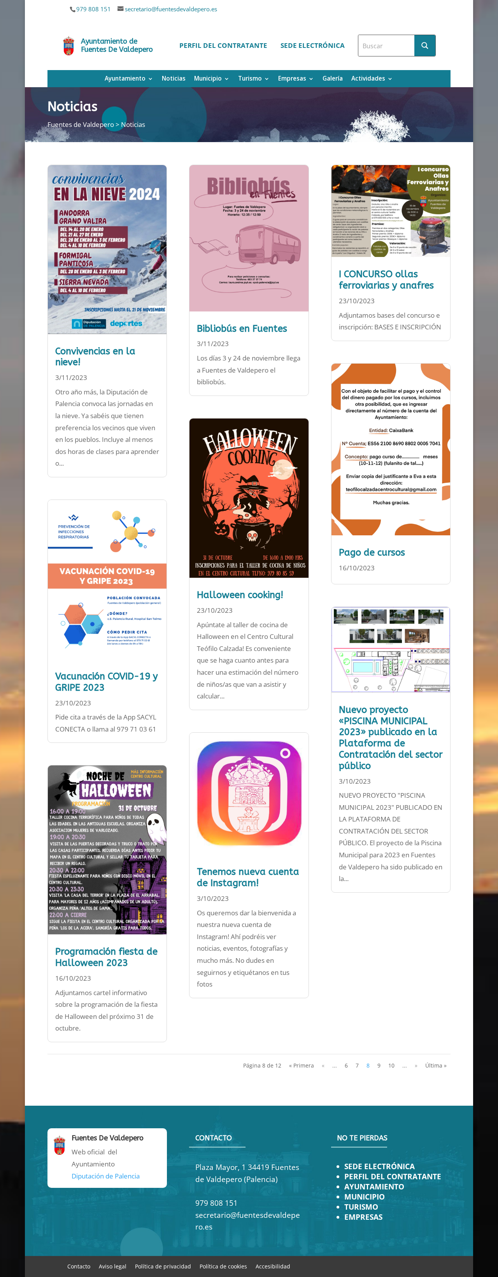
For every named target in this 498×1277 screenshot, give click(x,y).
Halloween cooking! (240, 594)
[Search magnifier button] (424, 45)
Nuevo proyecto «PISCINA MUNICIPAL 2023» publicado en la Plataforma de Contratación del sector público (391, 737)
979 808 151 (93, 9)
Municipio (208, 79)
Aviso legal (112, 1266)
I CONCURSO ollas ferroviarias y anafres (386, 280)
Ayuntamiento (125, 79)
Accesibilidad (273, 1266)
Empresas (292, 79)
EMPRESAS (363, 1217)
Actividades (368, 79)
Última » (436, 1065)
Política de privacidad (163, 1266)
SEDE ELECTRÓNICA (379, 1166)
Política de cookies (223, 1266)
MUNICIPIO (364, 1196)
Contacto (78, 1266)
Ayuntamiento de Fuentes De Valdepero (117, 45)
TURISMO (361, 1207)
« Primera (301, 1065)
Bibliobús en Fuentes (242, 328)
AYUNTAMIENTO (374, 1186)
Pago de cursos (372, 552)
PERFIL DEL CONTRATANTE (392, 1176)
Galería (333, 79)
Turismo (250, 79)
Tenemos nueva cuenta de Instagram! (248, 877)
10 (391, 1065)
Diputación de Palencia (106, 1175)
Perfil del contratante (223, 45)
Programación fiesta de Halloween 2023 (106, 957)
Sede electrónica (313, 45)
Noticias (174, 79)
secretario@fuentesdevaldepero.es (171, 9)
